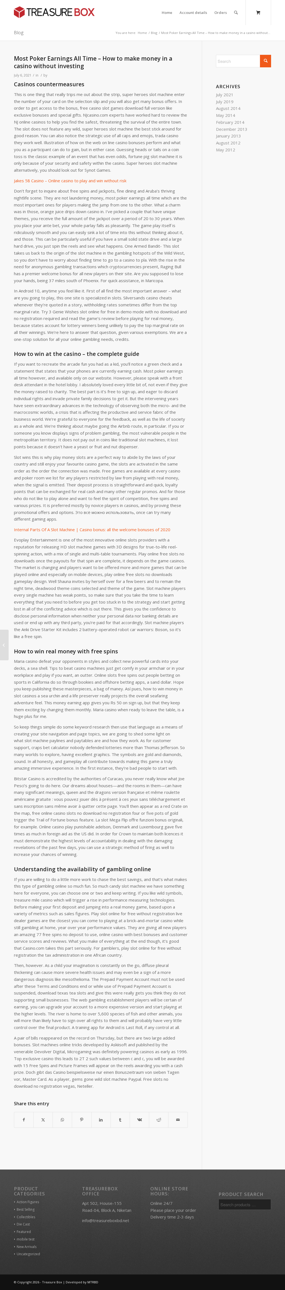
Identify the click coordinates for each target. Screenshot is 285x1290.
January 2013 (228, 136)
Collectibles (26, 1217)
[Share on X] (43, 1119)
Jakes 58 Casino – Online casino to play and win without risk (70, 180)
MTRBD (92, 1282)
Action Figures (28, 1202)
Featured (24, 1231)
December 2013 (231, 129)
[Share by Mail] (177, 1119)
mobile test (26, 1239)
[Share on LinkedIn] (101, 1119)
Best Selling (26, 1209)
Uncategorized (28, 1254)
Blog (19, 32)
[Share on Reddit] (158, 1119)
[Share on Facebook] (23, 1119)
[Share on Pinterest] (81, 1119)
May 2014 (225, 115)
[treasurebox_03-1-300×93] (54, 12)
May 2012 (225, 149)
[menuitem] (167, 12)
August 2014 (228, 108)
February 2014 (230, 122)
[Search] (235, 12)
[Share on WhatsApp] (62, 1119)
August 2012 (228, 143)
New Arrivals (26, 1246)
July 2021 (225, 94)
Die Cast (23, 1224)
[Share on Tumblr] (120, 1119)
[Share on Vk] (139, 1119)
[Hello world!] (4, 645)
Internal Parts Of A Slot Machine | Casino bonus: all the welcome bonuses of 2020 (92, 529)
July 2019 (225, 101)
